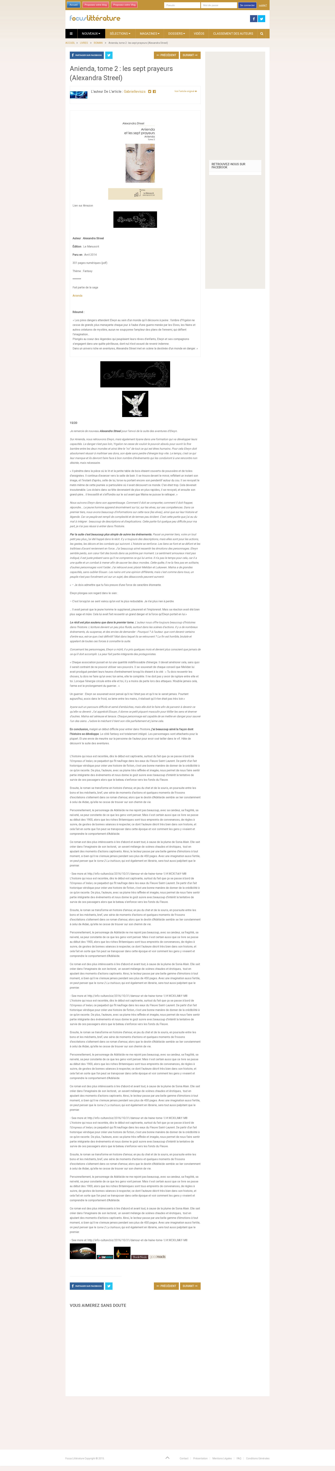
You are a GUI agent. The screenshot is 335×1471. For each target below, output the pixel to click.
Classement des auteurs (233, 33)
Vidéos (199, 33)
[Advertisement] (135, 1351)
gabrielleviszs (135, 91)
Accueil (73, 4)
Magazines (148, 33)
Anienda (77, 295)
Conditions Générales (258, 1458)
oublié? (263, 5)
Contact (184, 1458)
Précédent (168, 55)
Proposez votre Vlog (124, 4)
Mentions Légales (222, 1458)
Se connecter (247, 5)
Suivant (189, 55)
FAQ (239, 1458)
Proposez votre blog (96, 4)
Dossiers (175, 33)
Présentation (200, 1458)
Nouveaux (90, 33)
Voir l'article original (184, 91)
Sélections (119, 33)
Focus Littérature (74, 1458)
